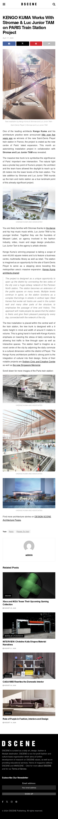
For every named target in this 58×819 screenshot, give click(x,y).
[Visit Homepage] (29, 4)
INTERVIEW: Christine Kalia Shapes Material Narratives (24, 643)
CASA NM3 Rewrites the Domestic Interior (23, 681)
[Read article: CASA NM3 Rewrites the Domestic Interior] (29, 666)
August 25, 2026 (10, 608)
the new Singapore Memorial (26, 365)
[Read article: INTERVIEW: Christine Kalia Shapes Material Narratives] (29, 625)
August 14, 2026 (10, 722)
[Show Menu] (4, 4)
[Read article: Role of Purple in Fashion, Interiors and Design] (29, 703)
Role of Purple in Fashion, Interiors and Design (25, 718)
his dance (50, 228)
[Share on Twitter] (22, 43)
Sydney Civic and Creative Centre (38, 361)
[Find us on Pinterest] (16, 801)
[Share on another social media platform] (49, 43)
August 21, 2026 (10, 648)
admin (29, 555)
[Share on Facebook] (9, 43)
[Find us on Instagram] (12, 801)
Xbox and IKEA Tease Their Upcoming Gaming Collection (26, 603)
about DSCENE (44, 765)
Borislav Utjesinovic (14, 636)
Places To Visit (23, 531)
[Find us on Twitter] (7, 801)
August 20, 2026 (10, 685)
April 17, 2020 (8, 38)
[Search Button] (54, 4)
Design (8, 596)
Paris (11, 531)
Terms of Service (19, 768)
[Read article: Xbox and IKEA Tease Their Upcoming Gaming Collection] (29, 585)
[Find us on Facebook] (2, 801)
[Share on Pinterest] (36, 43)
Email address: (29, 783)
